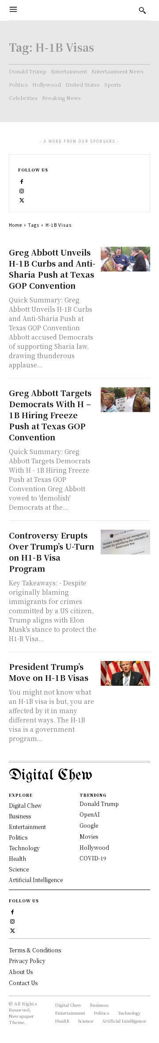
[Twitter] (22, 199)
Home (15, 225)
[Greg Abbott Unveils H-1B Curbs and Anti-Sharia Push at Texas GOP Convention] (125, 259)
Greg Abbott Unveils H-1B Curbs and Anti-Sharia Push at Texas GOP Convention (52, 268)
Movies (89, 836)
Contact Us (23, 982)
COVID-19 (93, 858)
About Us (21, 971)
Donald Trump (99, 803)
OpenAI (90, 814)
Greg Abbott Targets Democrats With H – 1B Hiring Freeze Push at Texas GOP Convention (50, 415)
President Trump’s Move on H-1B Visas (48, 672)
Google (89, 825)
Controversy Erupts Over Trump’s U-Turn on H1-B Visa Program (51, 551)
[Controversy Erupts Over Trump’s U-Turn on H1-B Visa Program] (125, 542)
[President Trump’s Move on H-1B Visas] (125, 673)
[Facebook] (22, 180)
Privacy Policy (27, 960)
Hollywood (94, 847)
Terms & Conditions (35, 950)
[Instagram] (22, 190)
